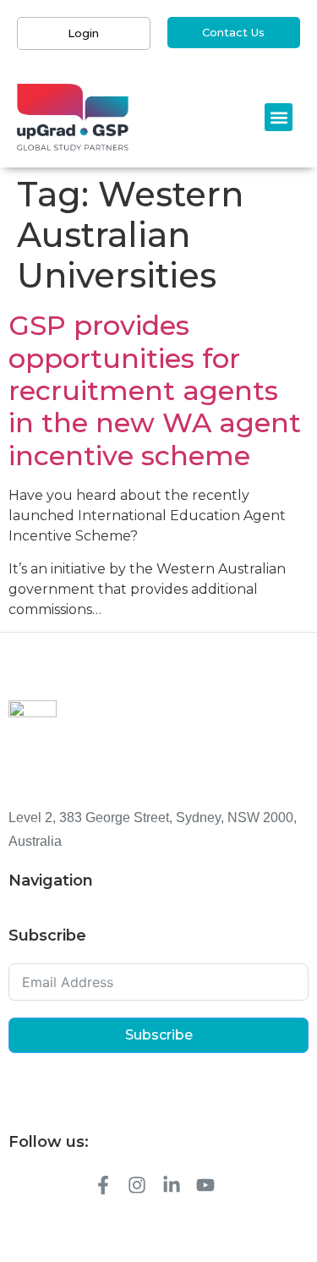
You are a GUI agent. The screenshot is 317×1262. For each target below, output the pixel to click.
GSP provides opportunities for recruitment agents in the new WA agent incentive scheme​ (154, 390)
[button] (278, 117)
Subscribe (159, 1035)
